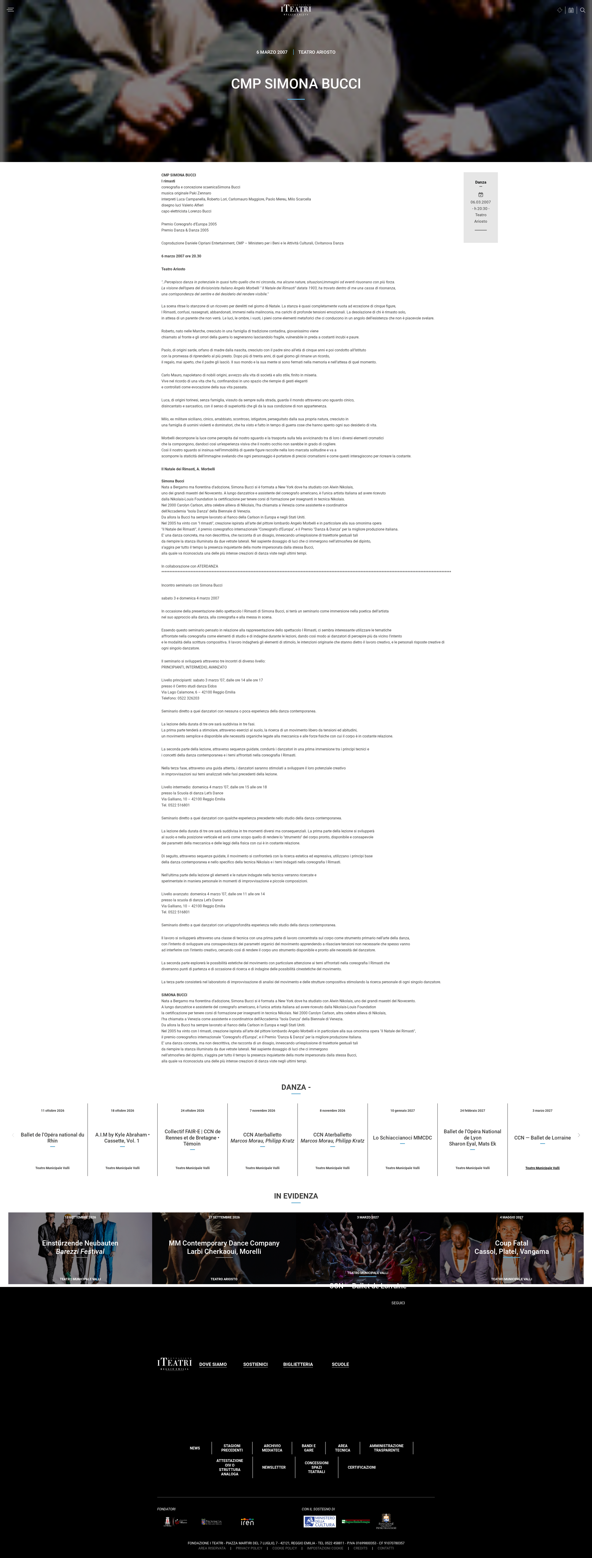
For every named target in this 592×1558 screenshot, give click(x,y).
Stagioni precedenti (232, 1448)
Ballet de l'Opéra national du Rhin (52, 1138)
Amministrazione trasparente (387, 1448)
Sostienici (255, 1364)
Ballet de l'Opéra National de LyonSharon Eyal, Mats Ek (472, 1138)
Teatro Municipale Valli (542, 1168)
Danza (480, 182)
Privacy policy (249, 1548)
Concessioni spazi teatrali (317, 1467)
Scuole (340, 1364)
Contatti (386, 1548)
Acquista (63, 1280)
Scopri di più (96, 1281)
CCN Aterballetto (262, 1138)
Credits (360, 1548)
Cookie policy (284, 1548)
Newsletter (274, 1467)
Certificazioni (362, 1467)
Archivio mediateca (272, 1448)
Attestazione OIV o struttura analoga (229, 1467)
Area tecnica (342, 1448)
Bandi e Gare (309, 1448)
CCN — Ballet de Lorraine (542, 1138)
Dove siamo (213, 1364)
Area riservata (212, 1548)
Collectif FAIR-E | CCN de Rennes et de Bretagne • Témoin (193, 1138)
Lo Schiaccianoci (402, 1138)
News (195, 1448)
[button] (579, 1135)
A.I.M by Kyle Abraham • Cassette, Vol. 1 (122, 1138)
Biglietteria (298, 1364)
